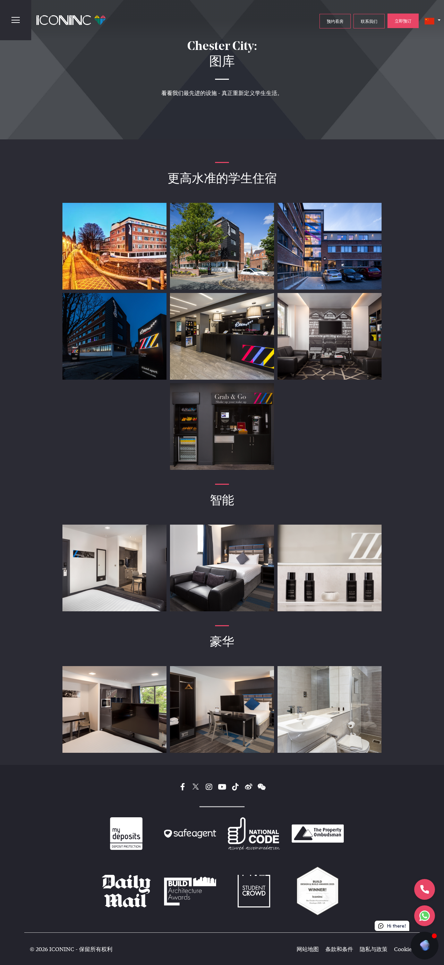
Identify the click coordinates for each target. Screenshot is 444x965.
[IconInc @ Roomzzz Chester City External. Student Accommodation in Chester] (114, 246)
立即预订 (403, 21)
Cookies (404, 949)
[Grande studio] (114, 709)
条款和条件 (339, 949)
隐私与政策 (373, 949)
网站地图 (308, 949)
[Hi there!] (424, 945)
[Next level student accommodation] (222, 246)
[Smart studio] (114, 568)
